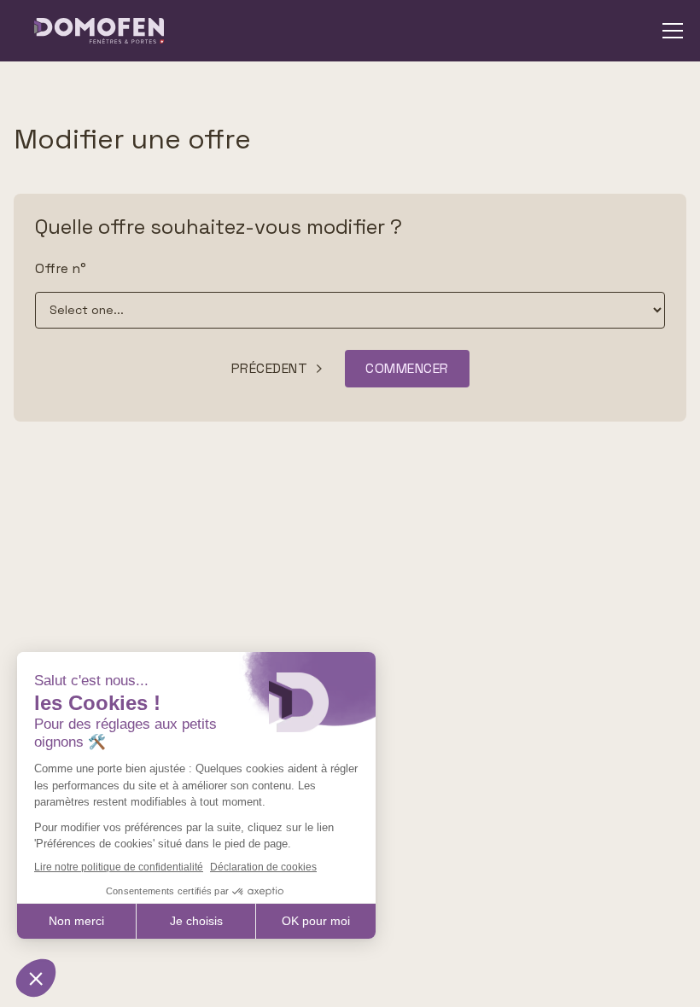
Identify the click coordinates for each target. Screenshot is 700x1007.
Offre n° (60, 268)
